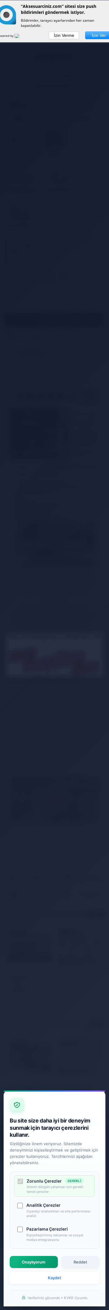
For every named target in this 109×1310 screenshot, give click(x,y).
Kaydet (54, 1277)
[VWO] (21, 37)
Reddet (80, 1262)
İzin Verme (64, 35)
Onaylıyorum (33, 1262)
